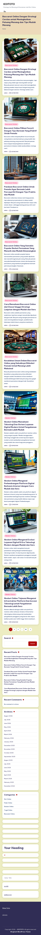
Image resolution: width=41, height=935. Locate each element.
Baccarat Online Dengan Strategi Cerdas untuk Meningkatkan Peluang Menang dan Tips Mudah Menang (20, 658)
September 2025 (9, 756)
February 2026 (9, 738)
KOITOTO (9, 4)
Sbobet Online (10, 418)
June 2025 (7, 767)
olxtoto (4, 915)
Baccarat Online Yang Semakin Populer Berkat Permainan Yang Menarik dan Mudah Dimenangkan (20, 248)
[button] (30, 629)
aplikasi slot (8, 895)
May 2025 (7, 771)
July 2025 (7, 764)
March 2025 (8, 778)
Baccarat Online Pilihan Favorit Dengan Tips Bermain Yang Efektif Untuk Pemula (20, 131)
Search (7, 638)
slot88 (6, 886)
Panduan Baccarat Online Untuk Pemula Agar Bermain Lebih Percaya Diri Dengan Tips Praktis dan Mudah (20, 673)
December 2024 (9, 786)
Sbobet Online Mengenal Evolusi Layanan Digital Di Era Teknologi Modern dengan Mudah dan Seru (19, 542)
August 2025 (8, 760)
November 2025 (9, 749)
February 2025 (9, 782)
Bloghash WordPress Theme (20, 932)
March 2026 (8, 734)
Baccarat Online (11, 65)
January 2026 (8, 742)
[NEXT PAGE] (30, 629)
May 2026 (7, 727)
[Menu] (5, 11)
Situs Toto (7, 878)
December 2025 (9, 745)
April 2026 (7, 731)
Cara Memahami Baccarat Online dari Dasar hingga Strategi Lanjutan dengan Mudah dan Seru (20, 307)
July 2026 (7, 720)
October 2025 (9, 753)
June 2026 (7, 723)
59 (26, 629)
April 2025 (7, 775)
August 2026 (8, 716)
